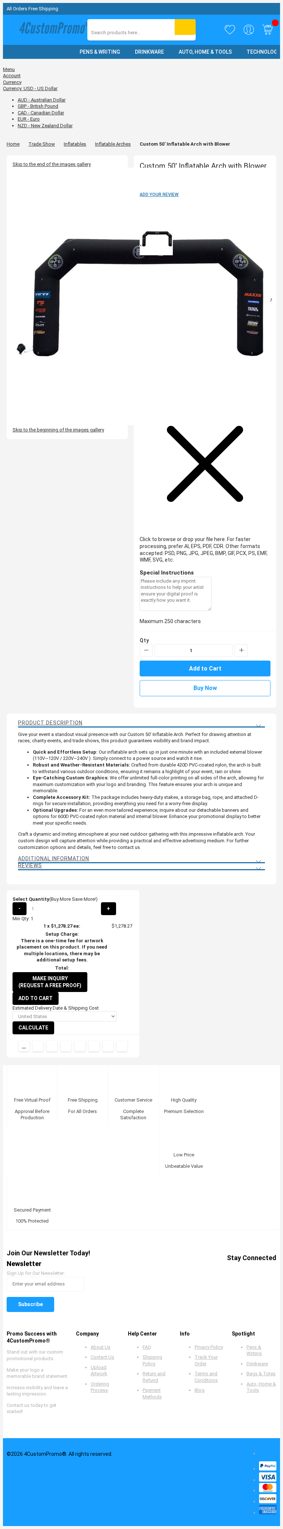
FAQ (147, 1347)
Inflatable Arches (113, 144)
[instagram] (256, 1270)
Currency (12, 82)
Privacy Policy (209, 1347)
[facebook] (200, 1270)
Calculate (33, 1028)
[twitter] (214, 1270)
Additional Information (53, 858)
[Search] (185, 27)
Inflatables (75, 144)
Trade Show (41, 144)
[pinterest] (228, 1270)
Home (13, 144)
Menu (9, 69)
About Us (101, 1347)
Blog (200, 1390)
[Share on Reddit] (121, 1046)
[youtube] (242, 1270)
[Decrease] (146, 650)
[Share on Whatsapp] (93, 1046)
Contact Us (102, 1357)
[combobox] (124, 32)
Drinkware (257, 1363)
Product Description (50, 723)
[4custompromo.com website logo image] (53, 29)
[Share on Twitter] (51, 1046)
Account (12, 75)
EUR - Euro (29, 119)
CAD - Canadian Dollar (41, 112)
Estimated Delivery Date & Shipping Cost (56, 1008)
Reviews (30, 865)
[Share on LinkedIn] (65, 1046)
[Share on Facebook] (37, 1046)
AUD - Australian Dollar (42, 100)
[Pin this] (79, 1046)
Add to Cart (35, 998)
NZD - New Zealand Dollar (45, 125)
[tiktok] (270, 1270)
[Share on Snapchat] (107, 1046)
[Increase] (241, 650)
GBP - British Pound (38, 106)
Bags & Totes (261, 1373)
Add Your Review (159, 194)
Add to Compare (23, 1046)
